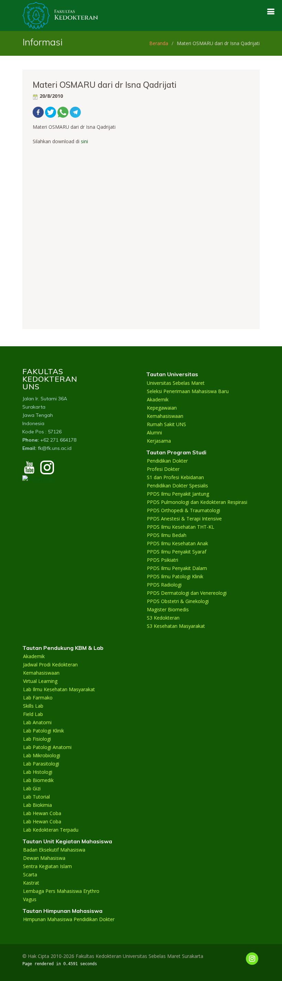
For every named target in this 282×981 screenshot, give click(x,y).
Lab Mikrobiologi (41, 755)
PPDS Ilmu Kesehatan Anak (177, 543)
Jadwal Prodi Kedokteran (50, 664)
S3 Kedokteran (163, 617)
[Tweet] (50, 111)
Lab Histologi (37, 772)
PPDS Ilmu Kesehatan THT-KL (180, 527)
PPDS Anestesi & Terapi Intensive (184, 518)
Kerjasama (159, 441)
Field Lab (33, 714)
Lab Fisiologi (37, 739)
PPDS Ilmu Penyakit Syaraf (176, 551)
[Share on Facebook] (38, 111)
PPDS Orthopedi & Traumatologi (183, 510)
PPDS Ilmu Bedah (166, 535)
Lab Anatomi (37, 722)
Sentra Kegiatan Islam (47, 866)
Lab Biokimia (37, 805)
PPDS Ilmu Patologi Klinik (175, 576)
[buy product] (270, 11)
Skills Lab (33, 706)
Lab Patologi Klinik (43, 730)
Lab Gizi (32, 788)
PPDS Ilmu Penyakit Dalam (177, 568)
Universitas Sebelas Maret (176, 383)
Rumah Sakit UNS (166, 424)
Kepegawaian (162, 407)
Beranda (158, 43)
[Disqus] (141, 231)
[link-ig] (252, 958)
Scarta (30, 874)
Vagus (29, 899)
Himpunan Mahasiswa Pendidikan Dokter (69, 919)
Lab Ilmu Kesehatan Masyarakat (59, 689)
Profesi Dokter (163, 469)
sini (84, 141)
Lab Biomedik (38, 780)
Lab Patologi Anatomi (47, 747)
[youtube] (29, 470)
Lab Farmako (38, 697)
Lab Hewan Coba (42, 813)
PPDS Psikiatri (162, 560)
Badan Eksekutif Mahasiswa (54, 849)
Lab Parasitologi (41, 763)
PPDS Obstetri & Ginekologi (178, 601)
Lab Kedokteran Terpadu (50, 829)
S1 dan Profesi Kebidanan (175, 477)
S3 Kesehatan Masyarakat (176, 626)
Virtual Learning (40, 681)
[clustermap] (38, 478)
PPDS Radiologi (164, 584)
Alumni (154, 432)
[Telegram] (75, 111)
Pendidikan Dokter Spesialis (177, 485)
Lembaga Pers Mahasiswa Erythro (61, 891)
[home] (60, 15)
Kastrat (31, 882)
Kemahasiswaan (165, 416)
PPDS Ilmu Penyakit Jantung (178, 494)
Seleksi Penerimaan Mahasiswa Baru (188, 391)
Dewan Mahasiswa (44, 858)
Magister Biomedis (168, 609)
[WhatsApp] (62, 111)
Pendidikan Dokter (167, 460)
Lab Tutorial (36, 796)
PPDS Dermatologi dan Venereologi (187, 593)
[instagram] (47, 470)
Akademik (158, 399)
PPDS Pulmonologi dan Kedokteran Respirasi (197, 502)
